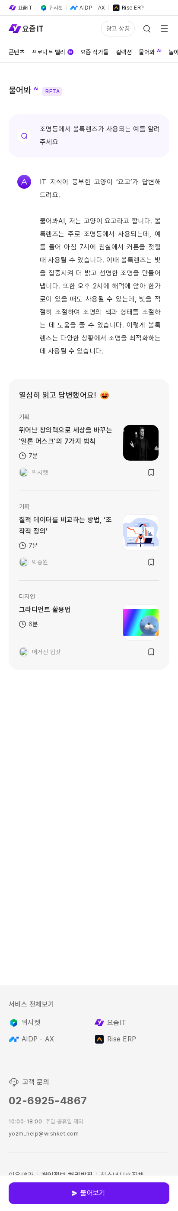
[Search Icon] (147, 28)
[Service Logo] (26, 29)
